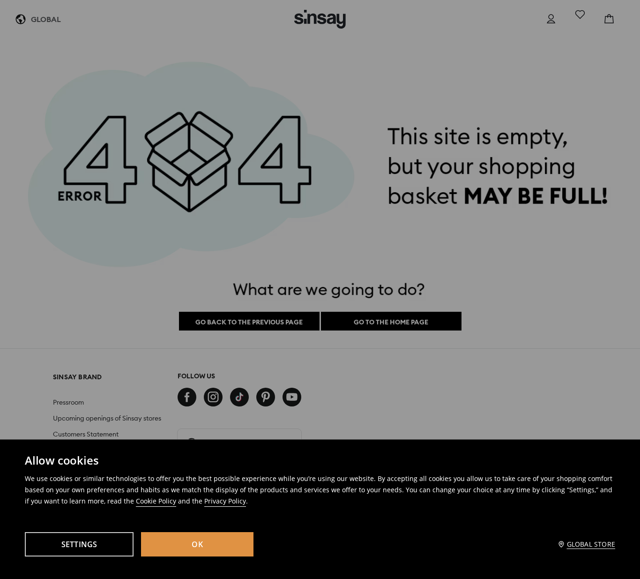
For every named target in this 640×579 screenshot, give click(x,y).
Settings (79, 544)
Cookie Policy (156, 500)
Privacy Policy (225, 500)
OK (197, 544)
